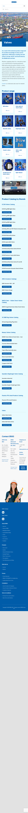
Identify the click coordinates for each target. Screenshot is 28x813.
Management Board (6, 530)
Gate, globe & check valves (19, 107)
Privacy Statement (6, 576)
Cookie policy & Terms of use (8, 580)
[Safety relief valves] (20, 142)
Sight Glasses (19, 172)
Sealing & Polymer (6, 554)
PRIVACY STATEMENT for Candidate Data (10, 578)
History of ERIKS (5, 528)
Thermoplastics (5, 558)
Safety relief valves (19, 150)
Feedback (4, 540)
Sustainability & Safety (7, 532)
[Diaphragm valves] (20, 121)
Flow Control (5, 547)
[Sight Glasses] (20, 165)
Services (4, 567)
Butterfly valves (7, 128)
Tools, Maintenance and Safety (8, 560)
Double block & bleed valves (7, 173)
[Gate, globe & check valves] (20, 98)
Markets (4, 569)
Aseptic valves (6, 150)
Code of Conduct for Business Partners (10, 588)
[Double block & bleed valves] (7, 165)
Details (8, 110)
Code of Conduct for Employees (8, 586)
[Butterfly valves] (7, 121)
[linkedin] (3, 512)
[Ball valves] (7, 98)
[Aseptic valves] (7, 142)
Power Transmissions (6, 556)
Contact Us (5, 536)
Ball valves (5, 106)
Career (4, 534)
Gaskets (4, 549)
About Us (4, 526)
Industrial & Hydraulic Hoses (8, 551)
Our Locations (5, 538)
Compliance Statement (7, 590)
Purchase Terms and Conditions (8, 595)
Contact (4, 83)
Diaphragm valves (20, 128)
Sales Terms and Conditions (8, 597)
